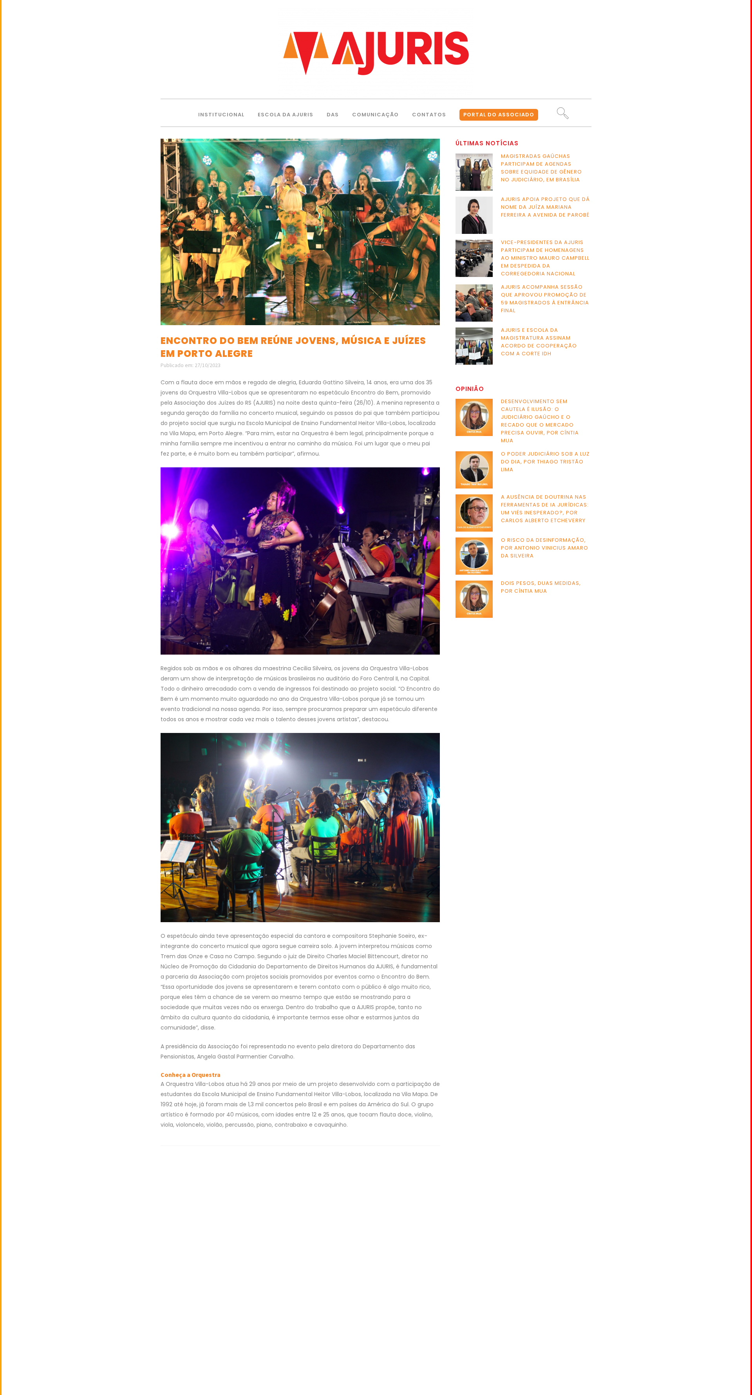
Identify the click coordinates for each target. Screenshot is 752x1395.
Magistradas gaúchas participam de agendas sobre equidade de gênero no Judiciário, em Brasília (541, 167)
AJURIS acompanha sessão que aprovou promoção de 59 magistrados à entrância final (545, 298)
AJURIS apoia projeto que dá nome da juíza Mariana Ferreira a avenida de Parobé (545, 207)
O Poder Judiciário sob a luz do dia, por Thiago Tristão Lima (545, 461)
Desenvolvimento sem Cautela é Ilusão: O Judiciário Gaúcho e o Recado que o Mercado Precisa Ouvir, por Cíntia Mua (540, 421)
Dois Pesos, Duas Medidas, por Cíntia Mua (541, 587)
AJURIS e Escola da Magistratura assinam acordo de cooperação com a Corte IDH (539, 341)
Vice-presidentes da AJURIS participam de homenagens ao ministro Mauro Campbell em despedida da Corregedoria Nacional (545, 258)
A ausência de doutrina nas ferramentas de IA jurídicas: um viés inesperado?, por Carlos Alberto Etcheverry (545, 508)
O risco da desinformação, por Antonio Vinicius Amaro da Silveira (544, 547)
